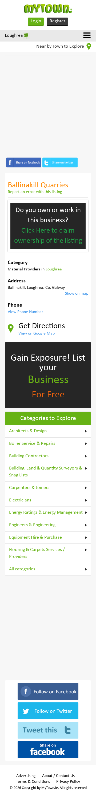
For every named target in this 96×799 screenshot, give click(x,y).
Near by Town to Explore (60, 46)
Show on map (76, 293)
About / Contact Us (58, 776)
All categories (22, 569)
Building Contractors (29, 456)
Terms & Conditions (33, 782)
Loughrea (14, 35)
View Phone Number (25, 312)
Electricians (20, 500)
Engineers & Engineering (32, 525)
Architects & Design (28, 431)
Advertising (26, 776)
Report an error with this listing (35, 192)
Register (57, 21)
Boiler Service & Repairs (32, 443)
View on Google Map (36, 333)
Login (36, 21)
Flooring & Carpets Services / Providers (37, 553)
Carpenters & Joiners (29, 487)
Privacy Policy (68, 782)
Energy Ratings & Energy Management (46, 512)
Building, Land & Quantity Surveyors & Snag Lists (45, 472)
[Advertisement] (48, 104)
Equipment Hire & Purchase (35, 537)
